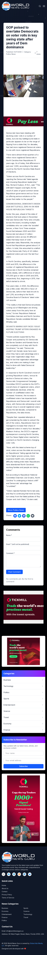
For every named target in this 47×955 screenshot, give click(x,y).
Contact (4, 891)
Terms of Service (8, 898)
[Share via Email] (32, 516)
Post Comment (14, 572)
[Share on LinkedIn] (24, 516)
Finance (4, 917)
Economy (5, 911)
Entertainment (6, 914)
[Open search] (40, 6)
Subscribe (23, 766)
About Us (5, 888)
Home (4, 885)
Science (26, 911)
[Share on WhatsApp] (28, 516)
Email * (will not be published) (17, 544)
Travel (26, 917)
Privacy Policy (7, 895)
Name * (9, 535)
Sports (26, 908)
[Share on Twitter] (19, 516)
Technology (28, 914)
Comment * (10, 553)
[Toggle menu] (44, 6)
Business (5, 908)
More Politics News (16, 510)
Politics (4, 920)
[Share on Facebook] (15, 516)
